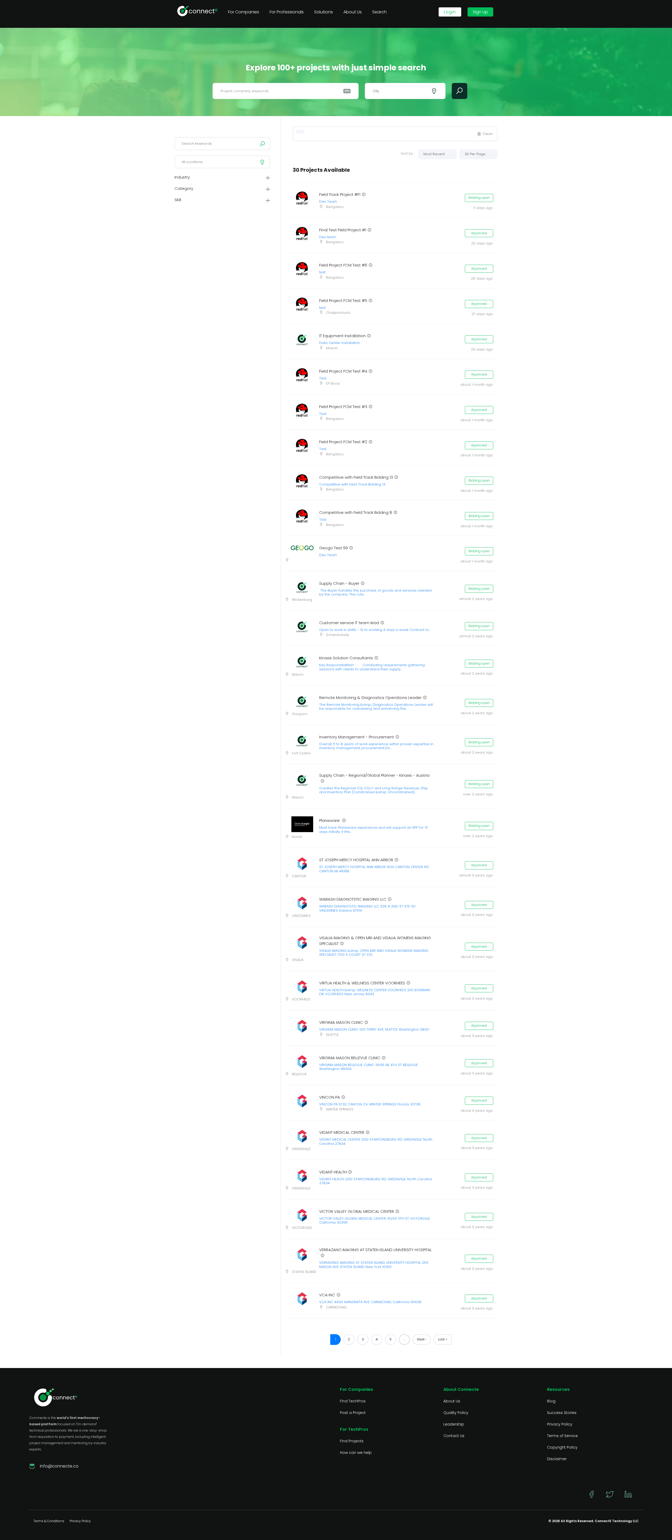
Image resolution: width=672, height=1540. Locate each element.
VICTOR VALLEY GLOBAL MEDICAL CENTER (356, 1211)
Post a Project (353, 1412)
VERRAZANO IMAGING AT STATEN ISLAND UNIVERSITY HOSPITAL (375, 1249)
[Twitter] (610, 1495)
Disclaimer (557, 1458)
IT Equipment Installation (342, 335)
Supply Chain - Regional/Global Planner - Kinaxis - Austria (374, 775)
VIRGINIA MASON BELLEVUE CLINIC (349, 1058)
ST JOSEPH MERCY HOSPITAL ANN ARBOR (356, 860)
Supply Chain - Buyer (339, 583)
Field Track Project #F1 (339, 194)
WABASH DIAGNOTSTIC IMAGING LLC (352, 899)
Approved (479, 233)
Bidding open (479, 198)
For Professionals (287, 12)
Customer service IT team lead (349, 622)
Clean (487, 133)
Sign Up (480, 12)
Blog (551, 1401)
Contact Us (453, 1435)
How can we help (356, 1452)
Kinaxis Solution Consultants (346, 658)
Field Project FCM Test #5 (343, 300)
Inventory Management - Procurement (356, 737)
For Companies (243, 12)
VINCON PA (329, 1097)
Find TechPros (353, 1401)
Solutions (323, 12)
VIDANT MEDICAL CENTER (341, 1132)
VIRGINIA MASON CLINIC (341, 1022)
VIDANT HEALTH (333, 1172)
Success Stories (561, 1412)
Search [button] (379, 12)
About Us (451, 1401)
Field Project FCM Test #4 (343, 371)
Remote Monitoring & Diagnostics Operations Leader (370, 697)
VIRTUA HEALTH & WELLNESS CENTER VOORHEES (362, 983)
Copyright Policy (562, 1447)
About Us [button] (352, 12)
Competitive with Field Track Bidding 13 (356, 477)
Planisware (330, 820)
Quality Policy (455, 1412)
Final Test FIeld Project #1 (342, 230)
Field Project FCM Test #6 (343, 265)
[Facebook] (591, 1495)
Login (450, 12)
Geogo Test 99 (333, 548)
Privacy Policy (559, 1424)
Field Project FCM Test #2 (343, 442)
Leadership (453, 1424)
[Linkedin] (628, 1495)
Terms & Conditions (48, 1521)
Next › (421, 1339)
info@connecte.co (59, 1466)
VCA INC (327, 1295)
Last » (442, 1339)
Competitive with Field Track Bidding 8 (355, 512)
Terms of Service (562, 1435)
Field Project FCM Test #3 (343, 406)
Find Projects (352, 1441)
